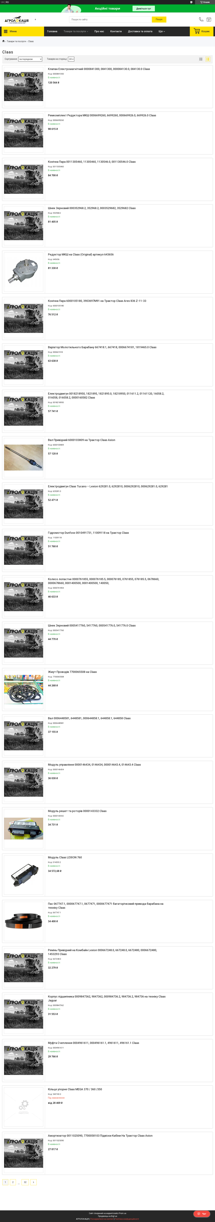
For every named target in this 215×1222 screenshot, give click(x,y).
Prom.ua (122, 1213)
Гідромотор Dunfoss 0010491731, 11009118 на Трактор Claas (88, 532)
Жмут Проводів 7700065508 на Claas (72, 671)
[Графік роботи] (209, 19)
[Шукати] (159, 19)
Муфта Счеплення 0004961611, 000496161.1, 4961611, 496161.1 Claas (93, 1043)
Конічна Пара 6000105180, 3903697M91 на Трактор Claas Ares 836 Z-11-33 (97, 300)
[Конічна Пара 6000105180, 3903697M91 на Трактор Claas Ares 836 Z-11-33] (23, 318)
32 (25, 1182)
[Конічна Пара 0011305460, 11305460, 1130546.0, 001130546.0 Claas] (23, 179)
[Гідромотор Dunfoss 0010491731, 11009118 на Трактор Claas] (23, 550)
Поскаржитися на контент (101, 1219)
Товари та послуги (75, 31)
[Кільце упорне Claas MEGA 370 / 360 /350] (23, 1107)
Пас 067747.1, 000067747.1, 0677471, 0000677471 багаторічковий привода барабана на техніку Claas (105, 905)
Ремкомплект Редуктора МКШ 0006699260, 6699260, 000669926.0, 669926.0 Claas (102, 115)
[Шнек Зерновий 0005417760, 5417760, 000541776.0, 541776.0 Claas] (23, 643)
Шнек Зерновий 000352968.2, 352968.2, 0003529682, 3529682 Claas (92, 208)
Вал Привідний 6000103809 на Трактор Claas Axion (81, 440)
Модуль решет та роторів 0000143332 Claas (77, 811)
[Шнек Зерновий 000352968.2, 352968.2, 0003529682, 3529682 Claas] (23, 225)
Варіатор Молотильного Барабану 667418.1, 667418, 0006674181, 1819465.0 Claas (102, 347)
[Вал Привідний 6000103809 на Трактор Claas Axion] (23, 457)
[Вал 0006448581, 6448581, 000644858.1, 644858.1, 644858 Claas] (23, 736)
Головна (52, 31)
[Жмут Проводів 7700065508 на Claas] (23, 689)
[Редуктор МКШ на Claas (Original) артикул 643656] (23, 272)
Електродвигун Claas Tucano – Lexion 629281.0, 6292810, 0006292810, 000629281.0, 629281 (108, 486)
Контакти (116, 31)
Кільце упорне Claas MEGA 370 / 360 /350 (75, 1089)
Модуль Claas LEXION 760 (65, 857)
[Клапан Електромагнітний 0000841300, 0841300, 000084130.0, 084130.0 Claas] (23, 86)
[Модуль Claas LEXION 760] (23, 875)
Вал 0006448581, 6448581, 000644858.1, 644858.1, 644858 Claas (89, 718)
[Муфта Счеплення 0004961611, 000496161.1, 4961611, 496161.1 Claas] (23, 1060)
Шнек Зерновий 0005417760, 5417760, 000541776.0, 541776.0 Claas (92, 625)
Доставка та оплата (140, 31)
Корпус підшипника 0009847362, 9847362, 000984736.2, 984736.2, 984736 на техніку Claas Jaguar (107, 998)
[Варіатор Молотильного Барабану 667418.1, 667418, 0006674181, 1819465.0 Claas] (23, 365)
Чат (204, 1214)
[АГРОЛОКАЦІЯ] (16, 19)
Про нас (99, 31)
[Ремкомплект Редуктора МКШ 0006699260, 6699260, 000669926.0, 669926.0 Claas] (23, 133)
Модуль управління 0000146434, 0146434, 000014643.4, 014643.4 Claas (94, 764)
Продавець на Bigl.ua (107, 1216)
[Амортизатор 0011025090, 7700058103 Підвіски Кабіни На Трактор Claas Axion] (23, 1153)
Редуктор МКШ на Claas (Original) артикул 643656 (81, 254)
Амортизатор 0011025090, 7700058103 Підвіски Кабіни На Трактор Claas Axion (100, 1135)
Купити (65, 102)
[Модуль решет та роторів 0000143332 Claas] (23, 828)
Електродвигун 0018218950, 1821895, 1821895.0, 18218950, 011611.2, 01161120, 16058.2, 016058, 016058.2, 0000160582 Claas (106, 395)
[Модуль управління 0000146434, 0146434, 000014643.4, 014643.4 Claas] (23, 782)
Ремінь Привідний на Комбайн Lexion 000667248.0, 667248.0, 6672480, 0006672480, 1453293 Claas (102, 952)
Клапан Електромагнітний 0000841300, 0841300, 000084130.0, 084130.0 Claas (99, 69)
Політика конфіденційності (127, 1219)
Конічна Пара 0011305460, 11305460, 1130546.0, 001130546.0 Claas (92, 161)
